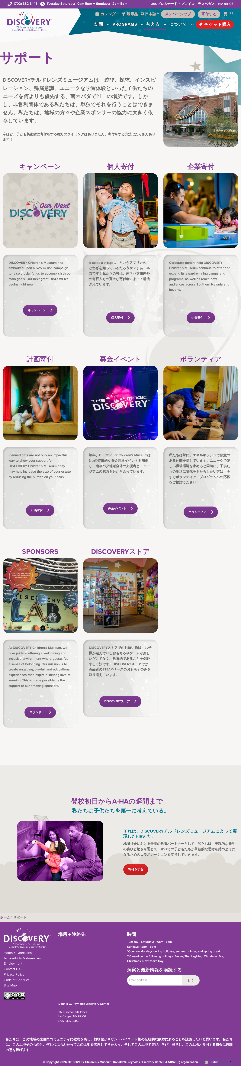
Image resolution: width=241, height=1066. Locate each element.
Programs (125, 24)
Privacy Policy (14, 974)
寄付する (209, 14)
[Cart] (226, 14)
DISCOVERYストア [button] (117, 701)
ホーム (5, 917)
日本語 (150, 14)
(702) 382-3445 (25, 4)
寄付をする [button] (135, 869)
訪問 (99, 24)
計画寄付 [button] (37, 510)
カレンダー (109, 14)
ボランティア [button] (197, 512)
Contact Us (12, 969)
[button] (232, 14)
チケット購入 (217, 24)
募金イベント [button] (117, 508)
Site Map (10, 985)
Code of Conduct (16, 980)
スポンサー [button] (36, 712)
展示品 (132, 14)
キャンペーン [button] (37, 310)
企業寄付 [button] (197, 318)
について (178, 24)
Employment (13, 963)
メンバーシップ (178, 14)
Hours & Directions (18, 953)
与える (153, 24)
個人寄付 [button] (117, 318)
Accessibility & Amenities (22, 958)
